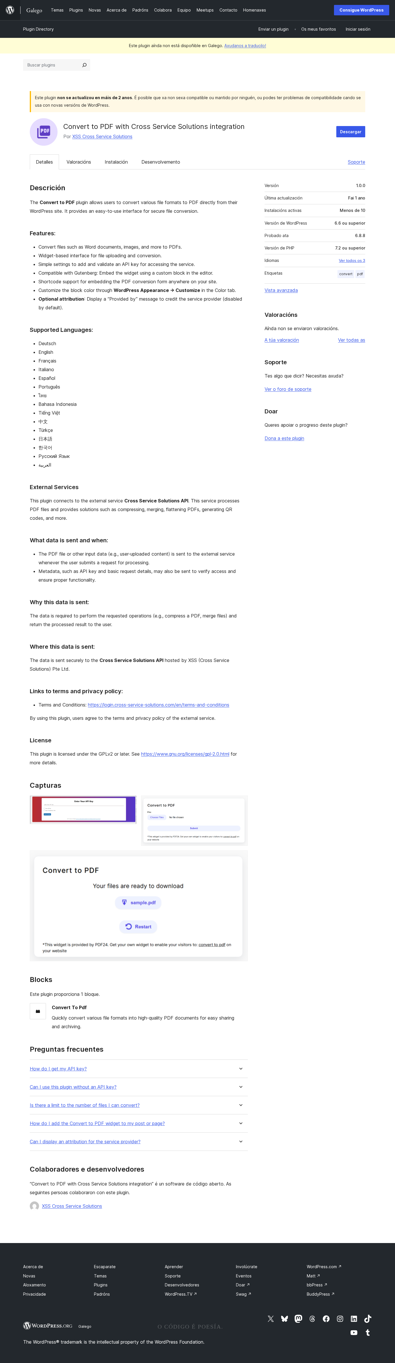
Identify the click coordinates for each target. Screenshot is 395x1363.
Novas (29, 1275)
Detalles (44, 162)
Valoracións (79, 162)
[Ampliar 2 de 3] (240, 803)
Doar (243, 1284)
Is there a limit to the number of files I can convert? (85, 1105)
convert (345, 274)
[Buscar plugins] (84, 65)
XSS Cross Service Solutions (102, 136)
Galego (84, 1326)
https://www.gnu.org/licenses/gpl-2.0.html (185, 754)
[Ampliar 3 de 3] (240, 858)
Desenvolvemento (160, 162)
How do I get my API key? (58, 1069)
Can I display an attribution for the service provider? (85, 1141)
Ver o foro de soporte (288, 389)
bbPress (317, 1284)
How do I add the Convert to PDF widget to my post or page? (97, 1123)
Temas (100, 1275)
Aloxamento (34, 1284)
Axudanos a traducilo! (245, 45)
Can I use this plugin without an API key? (73, 1087)
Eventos (244, 1275)
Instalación (116, 162)
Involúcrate (246, 1266)
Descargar (350, 131)
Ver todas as (351, 340)
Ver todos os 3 (352, 260)
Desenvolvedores (182, 1284)
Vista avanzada (281, 290)
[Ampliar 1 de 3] (129, 803)
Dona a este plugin (284, 438)
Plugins (101, 1284)
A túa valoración (282, 340)
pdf (360, 274)
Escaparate (105, 1266)
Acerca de (33, 1266)
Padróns (102, 1294)
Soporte (356, 162)
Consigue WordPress (361, 10)
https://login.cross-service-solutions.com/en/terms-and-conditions (158, 705)
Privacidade (34, 1294)
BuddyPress (321, 1294)
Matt (313, 1275)
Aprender (174, 1266)
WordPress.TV (181, 1294)
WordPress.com (324, 1266)
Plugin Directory (38, 29)
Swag (244, 1294)
